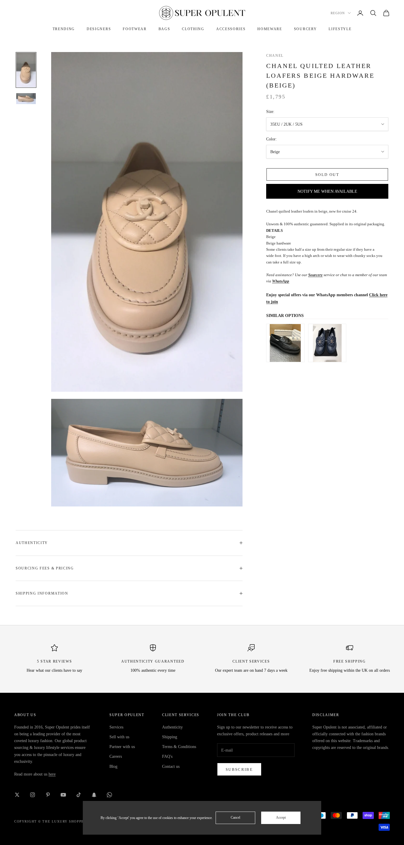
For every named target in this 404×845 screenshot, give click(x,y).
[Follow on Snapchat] (94, 795)
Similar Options (285, 315)
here (52, 774)
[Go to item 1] (26, 70)
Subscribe (239, 769)
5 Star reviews (54, 661)
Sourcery (315, 275)
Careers (115, 756)
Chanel (275, 56)
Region (338, 13)
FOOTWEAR (134, 29)
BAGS (164, 29)
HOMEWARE (269, 29)
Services (116, 727)
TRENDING (64, 29)
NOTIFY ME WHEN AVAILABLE (327, 191)
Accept (281, 817)
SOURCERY (305, 29)
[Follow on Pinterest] (48, 795)
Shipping (169, 737)
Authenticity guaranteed (153, 661)
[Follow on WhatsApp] (109, 795)
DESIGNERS (99, 29)
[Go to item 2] (26, 99)
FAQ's (167, 756)
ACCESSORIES (230, 29)
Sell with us (119, 737)
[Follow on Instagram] (32, 795)
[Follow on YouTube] (63, 795)
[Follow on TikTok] (79, 795)
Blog (113, 766)
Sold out (327, 174)
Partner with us (122, 746)
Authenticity (172, 727)
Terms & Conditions (179, 746)
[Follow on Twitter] (17, 795)
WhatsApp (280, 281)
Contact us (171, 766)
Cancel (235, 817)
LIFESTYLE (340, 29)
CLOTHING (193, 29)
